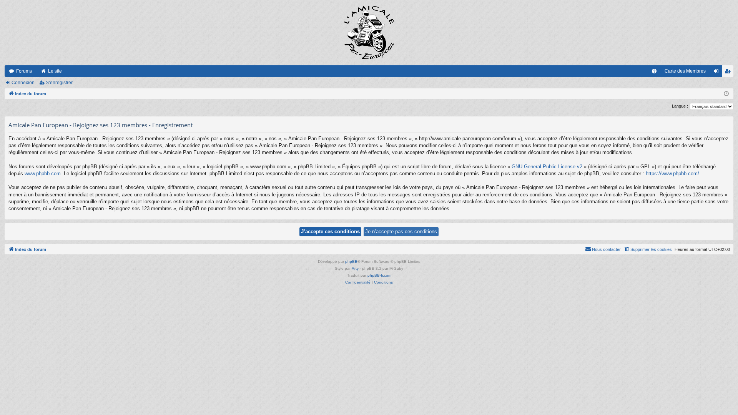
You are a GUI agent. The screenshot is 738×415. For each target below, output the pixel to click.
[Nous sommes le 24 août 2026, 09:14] (726, 94)
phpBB (351, 261)
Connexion (23, 82)
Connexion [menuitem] (717, 72)
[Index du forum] (369, 32)
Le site (55, 71)
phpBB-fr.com (379, 275)
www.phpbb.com (43, 173)
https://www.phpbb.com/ (672, 173)
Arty (355, 268)
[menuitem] (654, 71)
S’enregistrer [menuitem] (729, 72)
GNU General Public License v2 (547, 166)
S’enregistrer (59, 82)
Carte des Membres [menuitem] (685, 71)
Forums (24, 71)
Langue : (680, 106)
